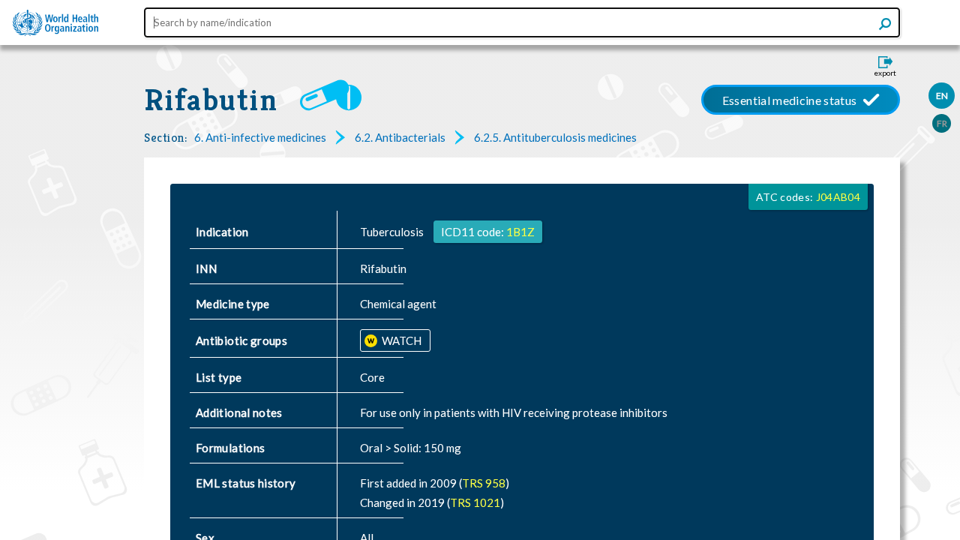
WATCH (401, 340)
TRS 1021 (475, 502)
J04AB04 (838, 196)
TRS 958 (484, 483)
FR (942, 123)
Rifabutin (211, 99)
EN (942, 95)
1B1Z (520, 231)
